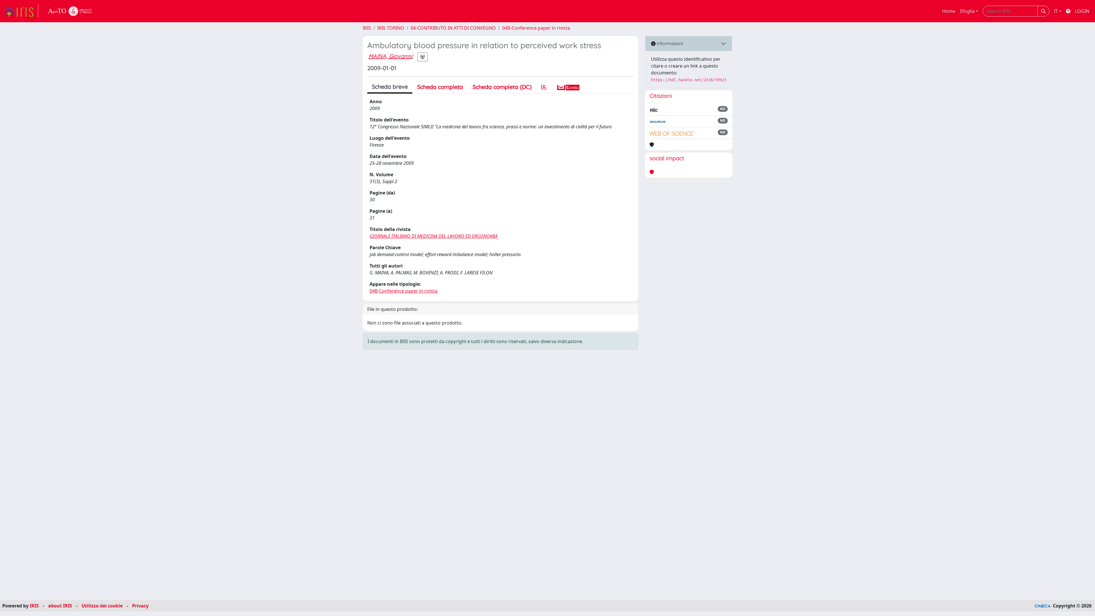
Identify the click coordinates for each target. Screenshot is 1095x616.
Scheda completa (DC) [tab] (502, 86)
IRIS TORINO (390, 28)
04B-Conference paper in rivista (536, 28)
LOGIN (1082, 11)
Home (948, 11)
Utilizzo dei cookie (102, 606)
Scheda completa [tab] (440, 86)
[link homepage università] (70, 11)
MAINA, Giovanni (390, 56)
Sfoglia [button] (967, 11)
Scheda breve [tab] (390, 86)
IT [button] (1056, 11)
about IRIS (60, 606)
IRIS (367, 28)
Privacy (140, 606)
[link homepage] (20, 11)
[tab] (544, 87)
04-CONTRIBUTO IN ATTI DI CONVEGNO (453, 28)
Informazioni (669, 43)
